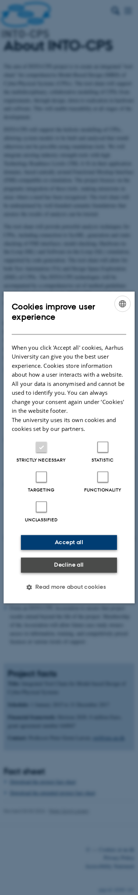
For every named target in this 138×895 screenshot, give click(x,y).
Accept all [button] (69, 542)
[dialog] (68, 447)
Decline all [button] (69, 564)
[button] (69, 587)
